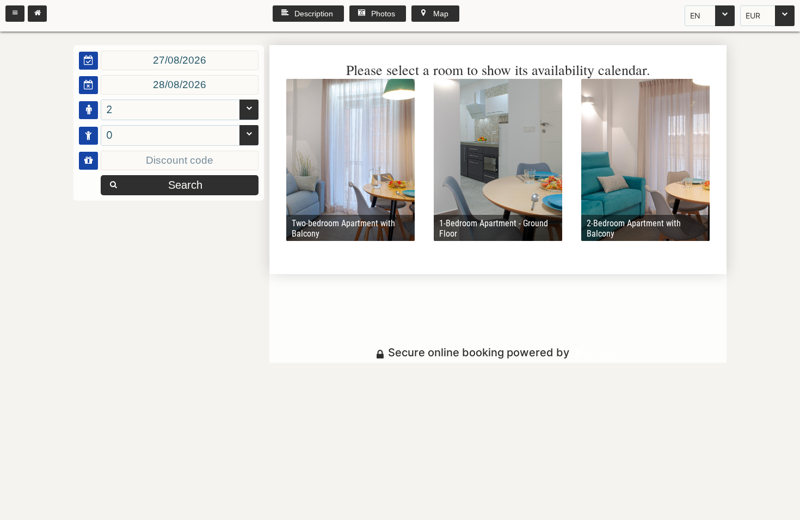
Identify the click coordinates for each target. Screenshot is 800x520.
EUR (753, 15)
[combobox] (710, 15)
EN (695, 15)
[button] (14, 13)
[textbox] (180, 60)
